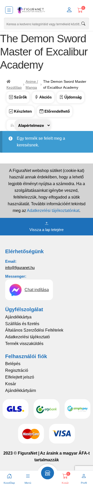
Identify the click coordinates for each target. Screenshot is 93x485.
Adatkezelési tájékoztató (27, 337)
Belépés (12, 363)
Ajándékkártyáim (20, 390)
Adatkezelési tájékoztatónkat (53, 210)
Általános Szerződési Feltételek (34, 330)
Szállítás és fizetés (22, 324)
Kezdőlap (14, 87)
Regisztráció (16, 370)
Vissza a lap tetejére (46, 229)
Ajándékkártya (18, 317)
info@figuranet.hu (20, 267)
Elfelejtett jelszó (19, 377)
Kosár (10, 384)
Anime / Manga (32, 84)
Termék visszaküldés (24, 343)
